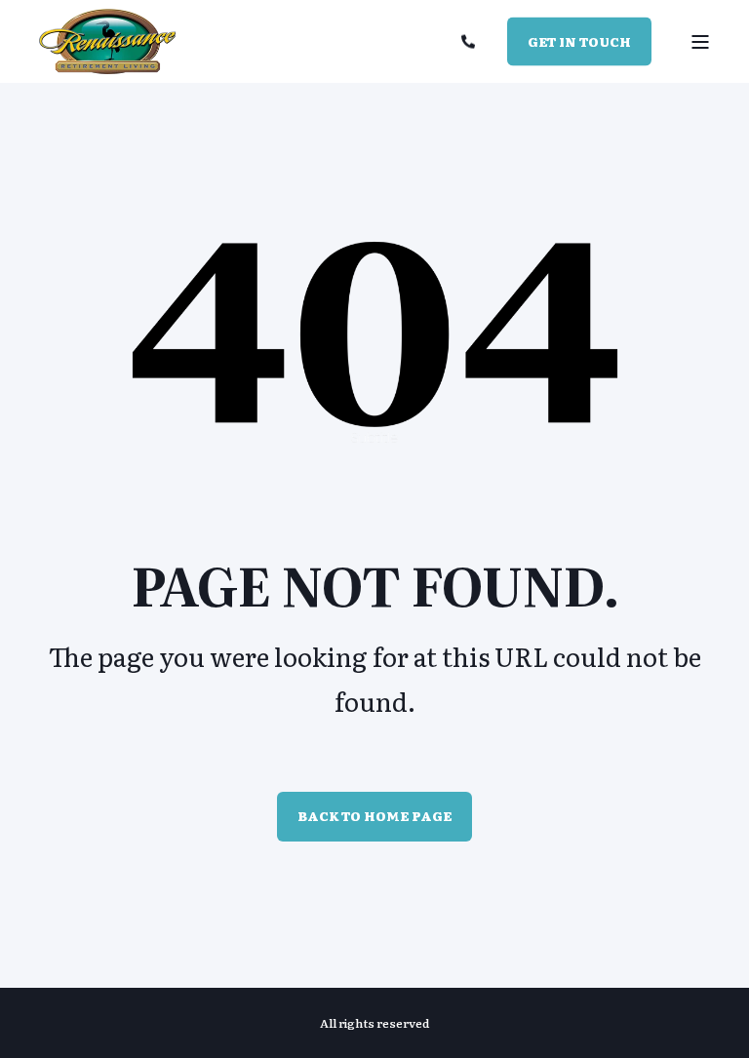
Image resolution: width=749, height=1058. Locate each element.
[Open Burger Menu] (700, 42)
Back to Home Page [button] (374, 815)
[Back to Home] (107, 42)
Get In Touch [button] (579, 40)
